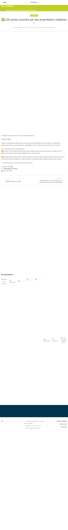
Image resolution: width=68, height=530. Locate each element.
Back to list (34, 180)
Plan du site (63, 424)
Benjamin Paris (26, 27)
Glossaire (64, 427)
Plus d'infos (49, 412)
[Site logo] (34, 2)
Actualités (34, 15)
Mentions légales (62, 421)
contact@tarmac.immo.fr (10, 168)
